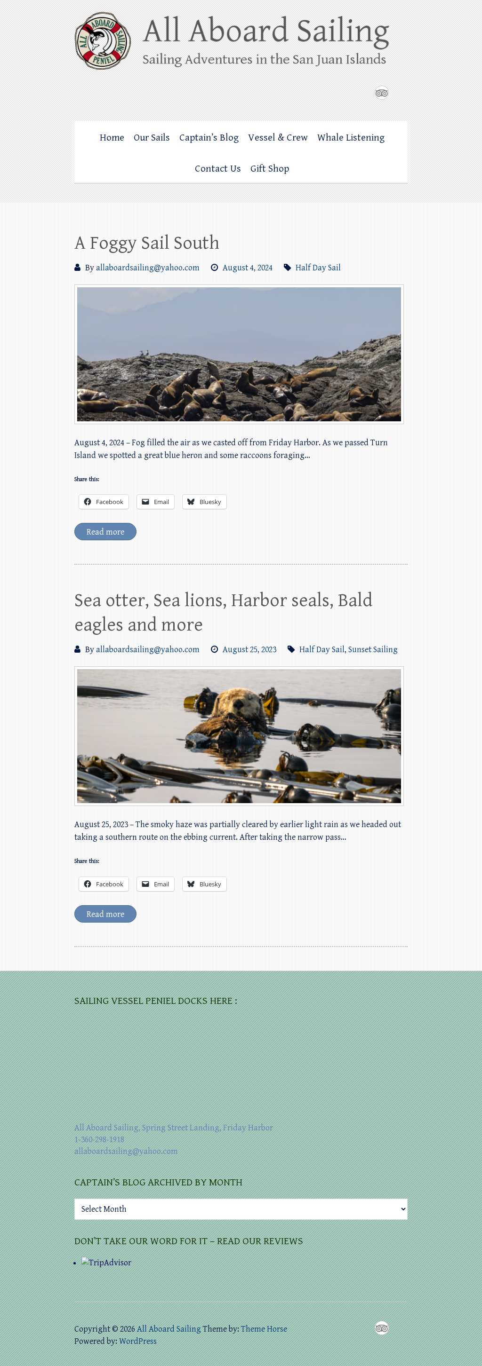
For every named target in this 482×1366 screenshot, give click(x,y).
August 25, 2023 (249, 650)
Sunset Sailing (373, 650)
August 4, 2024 (248, 268)
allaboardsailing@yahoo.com (148, 268)
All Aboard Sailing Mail (401, 93)
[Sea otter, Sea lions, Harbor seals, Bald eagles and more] (239, 736)
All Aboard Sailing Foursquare (382, 93)
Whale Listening (351, 137)
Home (112, 137)
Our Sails (152, 137)
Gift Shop (269, 168)
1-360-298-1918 (99, 1140)
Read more (105, 532)
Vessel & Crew (278, 137)
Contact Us (218, 168)
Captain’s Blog (209, 137)
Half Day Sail (318, 268)
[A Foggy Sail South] (239, 354)
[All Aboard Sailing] (241, 44)
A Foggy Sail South (146, 243)
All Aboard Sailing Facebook (363, 93)
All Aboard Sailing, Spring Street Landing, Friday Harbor (173, 1128)
